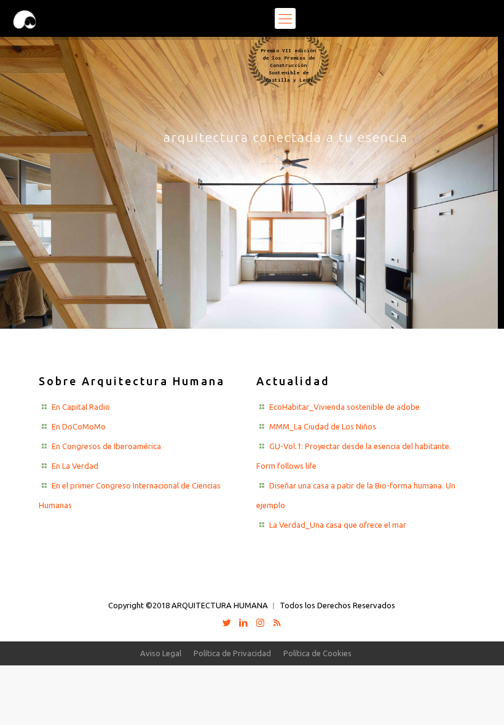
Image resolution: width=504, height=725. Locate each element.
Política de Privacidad (232, 653)
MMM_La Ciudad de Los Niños (322, 426)
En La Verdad (75, 465)
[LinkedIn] (243, 622)
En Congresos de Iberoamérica (106, 446)
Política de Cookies (317, 653)
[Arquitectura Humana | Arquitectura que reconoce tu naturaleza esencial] (24, 18)
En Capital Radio (81, 406)
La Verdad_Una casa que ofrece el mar (337, 524)
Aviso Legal (160, 653)
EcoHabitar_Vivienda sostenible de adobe (344, 406)
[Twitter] (227, 622)
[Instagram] (260, 622)
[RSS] (276, 622)
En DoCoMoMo (79, 426)
